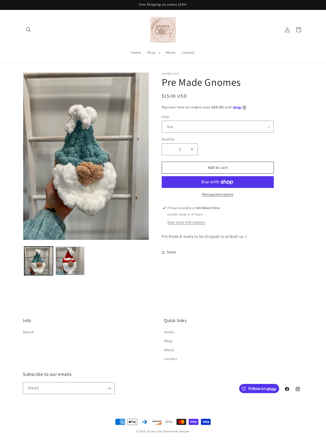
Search (28, 332)
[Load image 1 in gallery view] (38, 260)
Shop (168, 341)
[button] (28, 29)
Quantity (168, 139)
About (169, 350)
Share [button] (171, 252)
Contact (170, 359)
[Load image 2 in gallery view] (70, 260)
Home (169, 332)
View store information (186, 222)
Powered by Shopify (176, 431)
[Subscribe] (108, 388)
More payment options (218, 194)
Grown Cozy (155, 431)
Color (165, 117)
